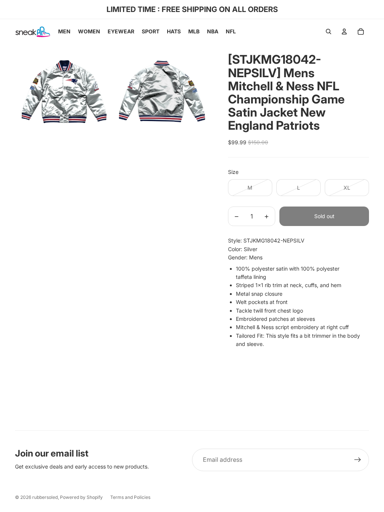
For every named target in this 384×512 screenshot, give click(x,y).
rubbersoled (45, 497)
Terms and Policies (130, 497)
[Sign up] (358, 460)
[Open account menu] (344, 31)
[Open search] (328, 31)
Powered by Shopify (81, 497)
